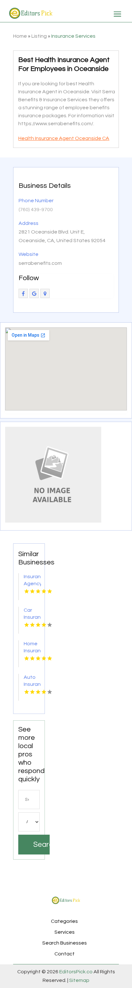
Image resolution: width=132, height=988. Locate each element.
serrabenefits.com (40, 263)
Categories (64, 921)
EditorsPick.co (76, 971)
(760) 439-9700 (36, 209)
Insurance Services (73, 36)
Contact (64, 954)
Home (20, 36)
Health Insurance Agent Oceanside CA (63, 138)
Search (41, 844)
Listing (39, 36)
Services (64, 932)
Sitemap (78, 980)
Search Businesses (64, 943)
